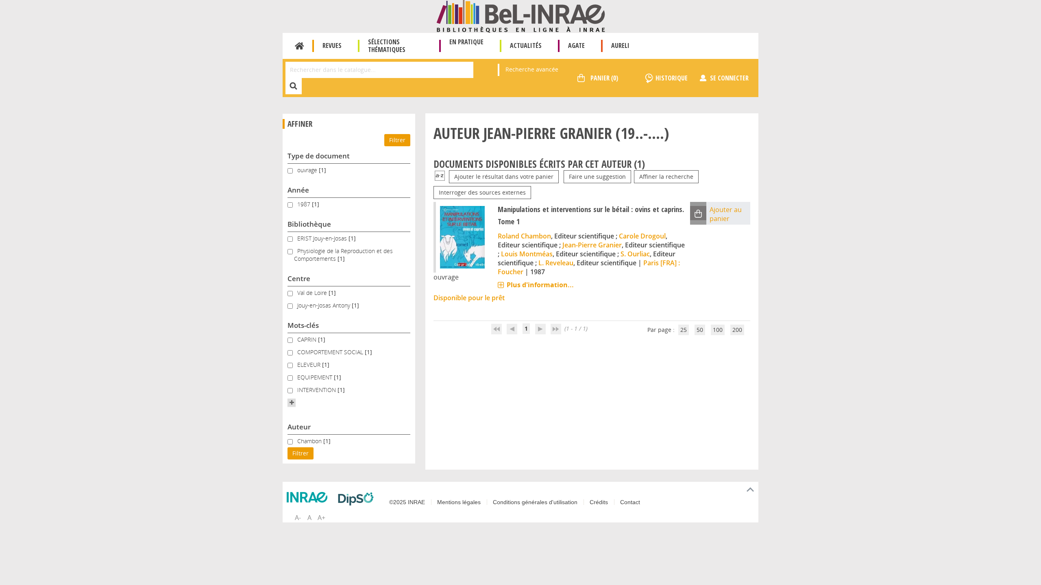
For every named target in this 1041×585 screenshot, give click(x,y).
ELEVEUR (309, 364)
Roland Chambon (524, 236)
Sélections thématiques (386, 45)
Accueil (299, 46)
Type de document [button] (318, 155)
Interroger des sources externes (482, 192)
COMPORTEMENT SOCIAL (331, 352)
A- (298, 517)
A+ (321, 517)
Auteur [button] (299, 426)
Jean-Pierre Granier (592, 244)
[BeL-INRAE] (520, 16)
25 (683, 330)
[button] (291, 403)
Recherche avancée (531, 69)
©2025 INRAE (407, 502)
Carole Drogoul (642, 236)
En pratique (466, 41)
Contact (630, 502)
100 (718, 330)
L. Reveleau (555, 262)
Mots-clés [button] (303, 325)
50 (700, 330)
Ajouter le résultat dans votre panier (503, 176)
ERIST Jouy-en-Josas (322, 238)
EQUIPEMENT (315, 377)
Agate (576, 45)
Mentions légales (459, 502)
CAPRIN (307, 339)
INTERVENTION (317, 390)
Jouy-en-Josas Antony (324, 305)
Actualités (526, 45)
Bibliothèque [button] (309, 224)
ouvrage (308, 170)
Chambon (310, 441)
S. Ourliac (635, 253)
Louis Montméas (527, 253)
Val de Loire (313, 293)
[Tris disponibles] (439, 176)
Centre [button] (298, 278)
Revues (332, 45)
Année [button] (298, 190)
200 (737, 330)
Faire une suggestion (597, 176)
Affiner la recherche (666, 176)
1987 (304, 204)
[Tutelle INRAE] (309, 497)
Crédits (599, 502)
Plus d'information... (540, 284)
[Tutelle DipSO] (357, 499)
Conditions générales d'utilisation (535, 502)
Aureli (620, 45)
